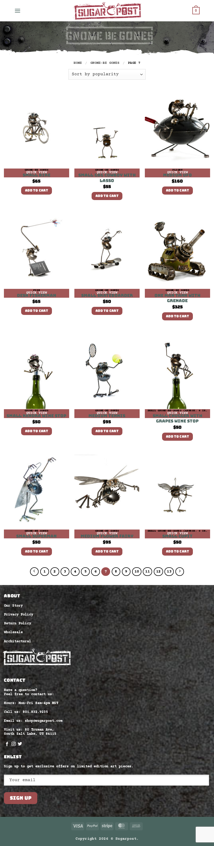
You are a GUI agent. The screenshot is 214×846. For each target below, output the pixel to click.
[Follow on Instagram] (13, 744)
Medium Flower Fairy (107, 536)
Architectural (17, 641)
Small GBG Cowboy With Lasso (107, 178)
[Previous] (34, 571)
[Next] (179, 571)
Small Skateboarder (107, 295)
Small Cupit (177, 536)
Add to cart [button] (36, 190)
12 (158, 571)
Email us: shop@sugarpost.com (33, 721)
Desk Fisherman (36, 295)
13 (169, 571)
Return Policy (17, 623)
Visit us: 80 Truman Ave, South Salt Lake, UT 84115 (30, 732)
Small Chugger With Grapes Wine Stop (177, 418)
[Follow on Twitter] (20, 744)
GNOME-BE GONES (105, 63)
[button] (17, 10)
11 (147, 571)
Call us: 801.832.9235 (26, 712)
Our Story (13, 606)
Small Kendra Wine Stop (36, 416)
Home (78, 63)
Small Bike (36, 175)
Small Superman (36, 536)
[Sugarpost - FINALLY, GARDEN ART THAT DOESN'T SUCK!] (107, 10)
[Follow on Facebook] (7, 744)
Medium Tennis (106, 416)
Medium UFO (177, 175)
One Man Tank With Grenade (177, 298)
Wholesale (13, 632)
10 (136, 571)
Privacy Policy (18, 615)
